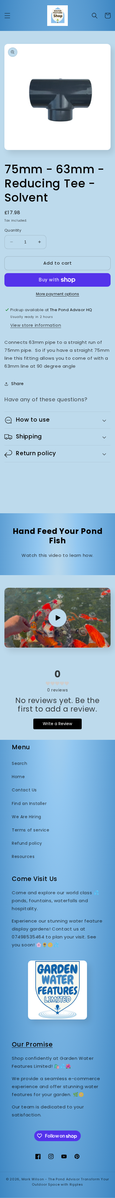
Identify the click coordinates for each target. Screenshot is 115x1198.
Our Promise (32, 1044)
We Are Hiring (26, 817)
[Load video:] (57, 618)
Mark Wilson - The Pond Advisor (51, 1179)
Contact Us (24, 790)
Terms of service (31, 830)
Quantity (12, 230)
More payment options (57, 293)
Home (18, 777)
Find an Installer (29, 803)
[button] (7, 15)
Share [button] (17, 384)
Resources (23, 856)
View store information (35, 325)
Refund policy (27, 843)
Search (19, 763)
